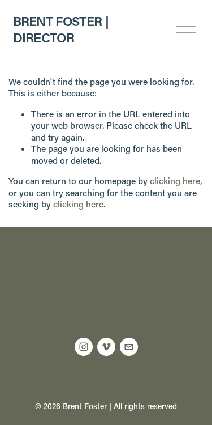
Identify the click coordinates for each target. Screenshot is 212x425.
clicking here (175, 180)
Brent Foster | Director (61, 29)
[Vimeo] (106, 347)
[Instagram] (84, 347)
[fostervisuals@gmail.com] (129, 347)
